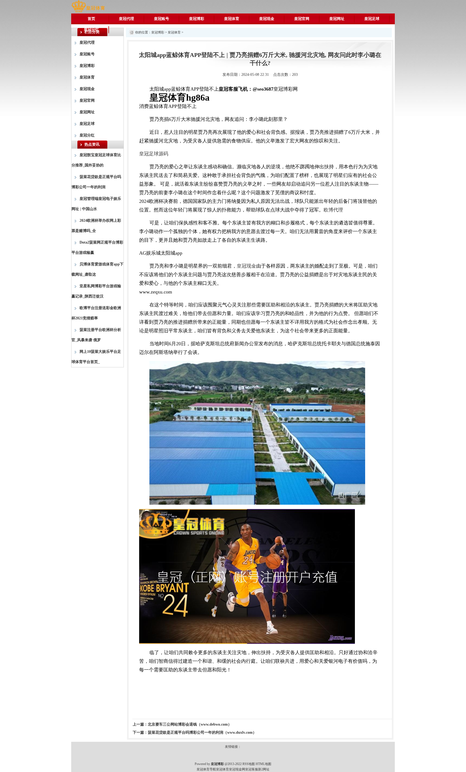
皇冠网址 (336, 19)
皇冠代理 (126, 19)
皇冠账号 (161, 19)
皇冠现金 (266, 19)
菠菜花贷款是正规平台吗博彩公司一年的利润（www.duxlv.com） (202, 732)
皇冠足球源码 (153, 153)
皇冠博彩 (196, 19)
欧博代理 (333, 210)
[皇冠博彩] (88, 6)
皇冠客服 (251, 769)
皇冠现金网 (237, 769)
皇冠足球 (371, 19)
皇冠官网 (301, 19)
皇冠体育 (231, 19)
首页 (91, 19)
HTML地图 (263, 764)
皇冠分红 (91, 30)
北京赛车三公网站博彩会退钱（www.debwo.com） (190, 724)
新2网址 (263, 769)
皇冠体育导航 (206, 769)
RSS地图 (248, 764)
